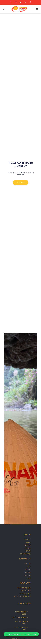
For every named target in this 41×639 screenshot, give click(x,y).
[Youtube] (20, 2)
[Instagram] (25, 2)
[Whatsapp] (15, 2)
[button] (37, 9)
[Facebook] (30, 2)
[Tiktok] (10, 2)
